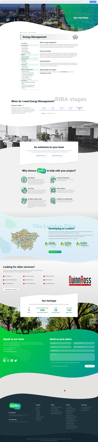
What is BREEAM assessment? (56, 407)
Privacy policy (38, 420)
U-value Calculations (25, 77)
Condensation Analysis (70, 423)
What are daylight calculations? (56, 412)
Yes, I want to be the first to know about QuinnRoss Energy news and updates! (65, 362)
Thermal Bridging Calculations (27, 75)
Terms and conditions (40, 416)
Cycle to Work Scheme (85, 408)
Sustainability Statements (26, 53)
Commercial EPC (25, 66)
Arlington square (84, 410)
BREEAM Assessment (25, 56)
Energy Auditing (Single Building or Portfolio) (28, 87)
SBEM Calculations (25, 68)
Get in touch (38, 415)
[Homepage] (21, 32)
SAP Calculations (25, 63)
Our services (25, 32)
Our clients (38, 413)
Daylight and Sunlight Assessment (28, 72)
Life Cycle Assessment (70, 415)
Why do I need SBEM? (55, 410)
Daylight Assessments (70, 425)
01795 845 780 (8, 349)
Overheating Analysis (25, 71)
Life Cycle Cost (68, 413)
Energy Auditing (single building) (72, 426)
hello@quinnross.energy (11, 351)
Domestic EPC (24, 61)
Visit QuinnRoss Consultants (11, 289)
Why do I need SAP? (54, 408)
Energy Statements (25, 48)
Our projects (38, 412)
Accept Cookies (93, 1)
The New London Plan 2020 (86, 407)
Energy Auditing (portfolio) (71, 428)
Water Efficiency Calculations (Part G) (28, 85)
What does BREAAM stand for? (56, 413)
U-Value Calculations (70, 421)
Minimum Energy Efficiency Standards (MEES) (28, 83)
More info (78, 1)
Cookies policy (38, 418)
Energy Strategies (69, 407)
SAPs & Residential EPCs (70, 408)
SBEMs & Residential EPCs (71, 410)
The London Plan (25, 46)
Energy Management (25, 51)
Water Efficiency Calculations (71, 416)
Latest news (38, 407)
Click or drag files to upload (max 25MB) (59, 366)
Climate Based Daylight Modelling (28, 74)
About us (37, 408)
